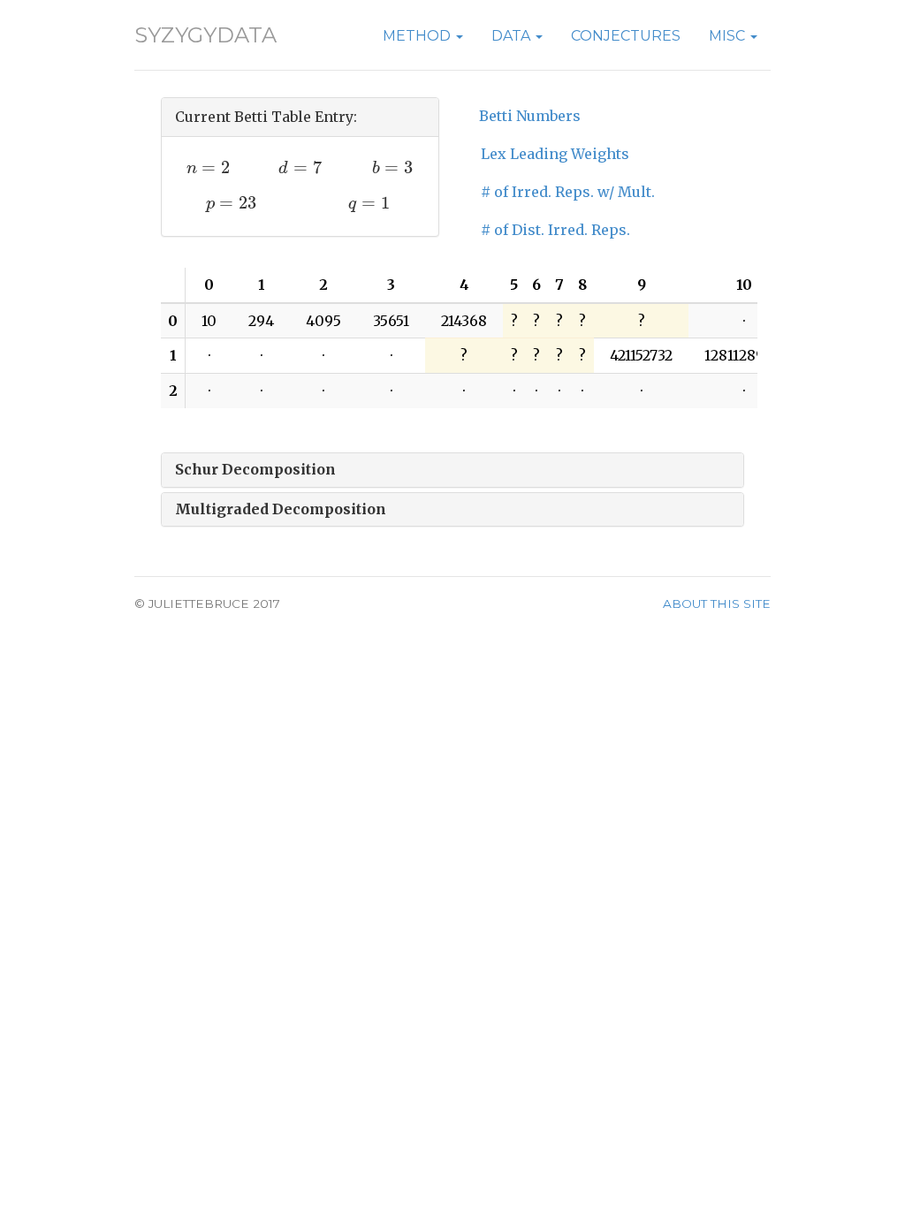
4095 (323, 321)
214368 (464, 321)
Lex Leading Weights (555, 154)
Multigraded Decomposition (280, 509)
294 (261, 321)
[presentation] (208, 167)
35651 (391, 321)
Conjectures (626, 35)
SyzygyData (205, 35)
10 (209, 321)
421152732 (641, 355)
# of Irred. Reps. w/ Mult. (568, 192)
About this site (717, 603)
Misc (729, 35)
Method (418, 35)
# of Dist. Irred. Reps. (555, 230)
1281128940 (743, 355)
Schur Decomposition (255, 469)
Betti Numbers (530, 116)
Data (512, 35)
